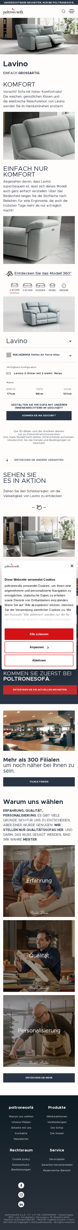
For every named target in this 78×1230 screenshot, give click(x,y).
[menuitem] (21, 1116)
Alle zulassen (39, 634)
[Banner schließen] (72, 565)
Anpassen (37, 647)
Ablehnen (39, 660)
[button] (39, 415)
